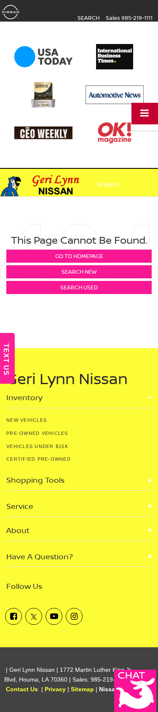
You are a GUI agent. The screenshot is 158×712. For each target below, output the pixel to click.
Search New (79, 271)
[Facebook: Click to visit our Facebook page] (13, 616)
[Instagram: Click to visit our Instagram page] (74, 616)
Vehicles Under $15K (37, 446)
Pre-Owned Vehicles (37, 433)
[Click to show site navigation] (144, 113)
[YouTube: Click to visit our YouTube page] (54, 616)
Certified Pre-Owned (38, 459)
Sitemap (82, 689)
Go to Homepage (79, 256)
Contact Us (22, 689)
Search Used (79, 287)
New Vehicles (26, 420)
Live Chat (135, 691)
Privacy (55, 689)
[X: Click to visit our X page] (33, 616)
